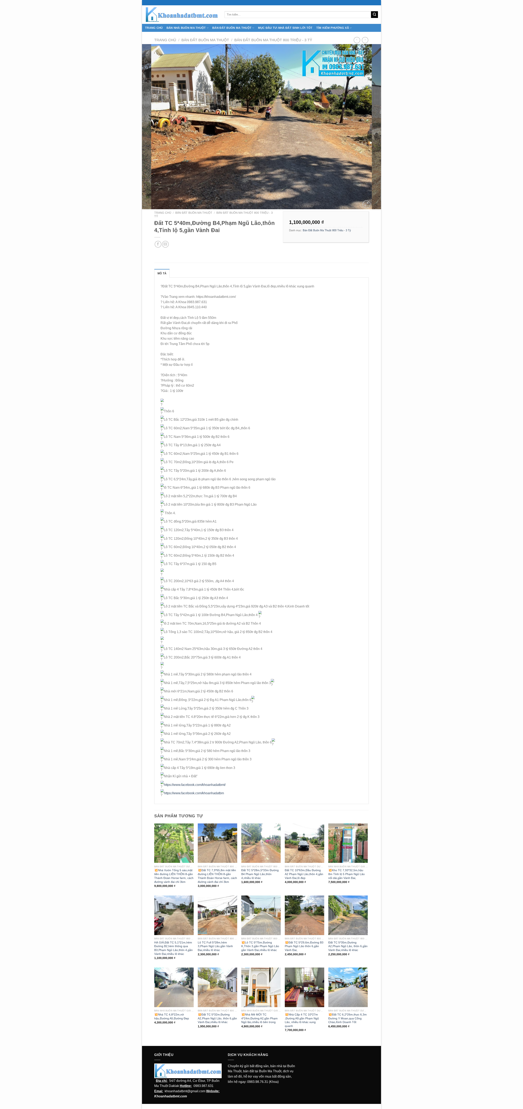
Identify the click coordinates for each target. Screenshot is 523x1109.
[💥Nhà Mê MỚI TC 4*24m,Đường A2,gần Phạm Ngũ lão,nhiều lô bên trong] (261, 987)
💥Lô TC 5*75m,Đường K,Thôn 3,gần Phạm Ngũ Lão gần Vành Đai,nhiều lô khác (260, 946)
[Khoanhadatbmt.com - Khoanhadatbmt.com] (181, 14)
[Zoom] (366, 204)
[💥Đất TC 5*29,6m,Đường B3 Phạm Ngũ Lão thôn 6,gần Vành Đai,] (304, 915)
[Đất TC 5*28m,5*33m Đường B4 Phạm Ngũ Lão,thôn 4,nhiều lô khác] (261, 843)
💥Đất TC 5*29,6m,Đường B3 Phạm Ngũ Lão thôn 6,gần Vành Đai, (304, 946)
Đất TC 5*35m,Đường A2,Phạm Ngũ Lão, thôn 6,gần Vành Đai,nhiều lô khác (348, 946)
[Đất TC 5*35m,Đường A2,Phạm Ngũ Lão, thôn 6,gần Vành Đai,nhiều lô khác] (348, 915)
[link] (195, 784)
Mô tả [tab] (162, 273)
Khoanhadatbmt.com (170, 1096)
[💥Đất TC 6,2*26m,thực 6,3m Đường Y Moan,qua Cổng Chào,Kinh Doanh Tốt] (348, 987)
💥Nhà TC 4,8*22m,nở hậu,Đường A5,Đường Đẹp (171, 1016)
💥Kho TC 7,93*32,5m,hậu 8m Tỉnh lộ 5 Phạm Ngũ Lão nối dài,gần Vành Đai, (346, 874)
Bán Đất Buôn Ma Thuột (231, 27)
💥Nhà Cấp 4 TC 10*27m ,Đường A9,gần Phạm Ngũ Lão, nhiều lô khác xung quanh (302, 1020)
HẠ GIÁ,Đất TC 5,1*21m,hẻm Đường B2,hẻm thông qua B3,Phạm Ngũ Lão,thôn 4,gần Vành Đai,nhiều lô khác (173, 948)
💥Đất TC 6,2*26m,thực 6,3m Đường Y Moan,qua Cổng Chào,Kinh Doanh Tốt (347, 1018)
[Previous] (152, 126)
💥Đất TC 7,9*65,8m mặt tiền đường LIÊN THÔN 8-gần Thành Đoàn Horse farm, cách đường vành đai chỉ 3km (217, 876)
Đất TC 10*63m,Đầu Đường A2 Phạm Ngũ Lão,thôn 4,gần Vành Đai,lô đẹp (304, 874)
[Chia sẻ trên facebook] (158, 244)
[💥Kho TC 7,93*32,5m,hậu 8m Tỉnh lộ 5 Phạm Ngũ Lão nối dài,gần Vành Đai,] (348, 843)
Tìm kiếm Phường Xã (332, 27)
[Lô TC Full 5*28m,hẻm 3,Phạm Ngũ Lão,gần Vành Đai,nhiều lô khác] (217, 915)
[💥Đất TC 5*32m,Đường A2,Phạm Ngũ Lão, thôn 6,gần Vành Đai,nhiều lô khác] (217, 987)
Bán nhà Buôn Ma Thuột (186, 27)
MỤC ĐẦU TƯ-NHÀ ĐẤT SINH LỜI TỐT (285, 27)
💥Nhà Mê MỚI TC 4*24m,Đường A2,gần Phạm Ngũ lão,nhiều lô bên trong (259, 1018)
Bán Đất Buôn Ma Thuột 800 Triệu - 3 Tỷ (273, 40)
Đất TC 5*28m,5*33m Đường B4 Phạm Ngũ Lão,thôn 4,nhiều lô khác (260, 874)
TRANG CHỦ (154, 27)
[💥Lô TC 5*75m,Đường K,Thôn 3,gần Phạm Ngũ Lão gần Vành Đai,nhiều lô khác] (261, 915)
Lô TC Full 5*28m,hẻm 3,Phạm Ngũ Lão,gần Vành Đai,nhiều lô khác (215, 946)
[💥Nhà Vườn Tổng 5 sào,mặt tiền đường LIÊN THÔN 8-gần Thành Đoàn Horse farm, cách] (174, 843)
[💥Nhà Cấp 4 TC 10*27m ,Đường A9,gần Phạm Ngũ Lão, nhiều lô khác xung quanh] (304, 987)
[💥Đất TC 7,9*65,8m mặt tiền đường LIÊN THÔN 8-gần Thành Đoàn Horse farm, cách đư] (217, 843)
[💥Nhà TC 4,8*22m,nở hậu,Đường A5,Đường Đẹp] (174, 987)
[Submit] (374, 14)
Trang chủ (165, 40)
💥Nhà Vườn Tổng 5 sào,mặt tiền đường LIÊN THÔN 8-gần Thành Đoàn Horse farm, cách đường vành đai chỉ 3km (173, 876)
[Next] (371, 126)
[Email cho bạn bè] (165, 244)
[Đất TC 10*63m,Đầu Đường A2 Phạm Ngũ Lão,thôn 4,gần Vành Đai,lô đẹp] (304, 843)
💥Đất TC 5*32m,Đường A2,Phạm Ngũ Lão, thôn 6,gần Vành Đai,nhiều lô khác (217, 1018)
